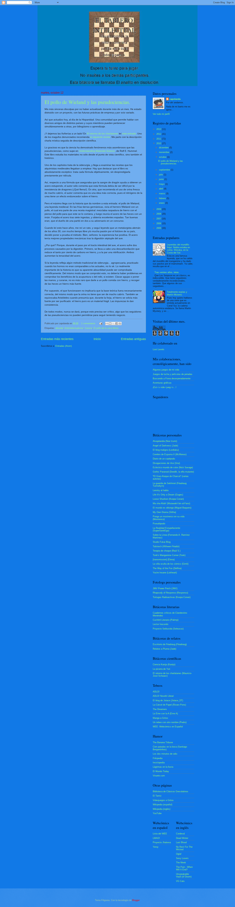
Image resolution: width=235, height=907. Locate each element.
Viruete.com (159, 775)
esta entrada (129, 133)
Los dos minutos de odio (165, 753)
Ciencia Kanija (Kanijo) (164, 664)
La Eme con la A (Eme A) (165, 713)
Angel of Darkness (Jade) (165, 445)
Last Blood (181, 842)
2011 (159, 138)
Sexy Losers (182, 858)
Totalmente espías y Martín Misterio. (177, 293)
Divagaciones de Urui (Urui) (166, 463)
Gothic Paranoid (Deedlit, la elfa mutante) (173, 471)
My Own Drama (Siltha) (164, 512)
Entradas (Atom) (63, 346)
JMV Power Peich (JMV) (165, 588)
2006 (159, 223)
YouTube (157, 813)
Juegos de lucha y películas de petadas (172, 374)
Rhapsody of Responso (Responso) (170, 592)
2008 (159, 214)
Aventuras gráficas (162, 382)
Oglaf (178, 854)
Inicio (97, 339)
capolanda (174, 99)
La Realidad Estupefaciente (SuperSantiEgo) (166, 529)
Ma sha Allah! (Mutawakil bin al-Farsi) (171, 503)
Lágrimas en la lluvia (163, 767)
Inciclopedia (159, 762)
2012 (159, 134)
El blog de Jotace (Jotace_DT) (168, 700)
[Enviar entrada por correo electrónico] (100, 323)
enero (162, 203)
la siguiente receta (100, 137)
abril (161, 188)
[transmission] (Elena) (164, 559)
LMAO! (156, 838)
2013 (159, 129)
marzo (162, 193)
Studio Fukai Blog (161, 542)
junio (161, 179)
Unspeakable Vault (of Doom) (183, 875)
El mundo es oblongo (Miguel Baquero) (172, 507)
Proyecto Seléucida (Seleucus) (168, 628)
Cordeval (180, 833)
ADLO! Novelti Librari (163, 696)
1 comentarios (88, 323)
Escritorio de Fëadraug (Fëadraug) (170, 644)
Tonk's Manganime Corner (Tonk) (169, 555)
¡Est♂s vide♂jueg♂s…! (164, 387)
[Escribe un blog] (110, 323)
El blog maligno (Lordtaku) (166, 450)
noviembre (164, 152)
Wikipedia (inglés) (161, 809)
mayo (162, 184)
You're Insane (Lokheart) (165, 572)
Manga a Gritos (160, 718)
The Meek (181, 862)
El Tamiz (157, 795)
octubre (163, 157)
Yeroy (155, 847)
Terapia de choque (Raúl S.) (166, 550)
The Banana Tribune (163, 742)
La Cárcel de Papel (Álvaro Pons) (169, 704)
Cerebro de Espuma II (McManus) (169, 454)
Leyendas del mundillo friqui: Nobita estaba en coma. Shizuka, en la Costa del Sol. (178, 248)
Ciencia (88, 328)
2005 (159, 228)
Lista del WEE (160, 833)
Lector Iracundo (160, 624)
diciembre (164, 147)
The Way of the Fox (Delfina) (167, 568)
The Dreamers (160, 709)
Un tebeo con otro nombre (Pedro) (169, 722)
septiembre (165, 169)
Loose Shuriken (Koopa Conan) (168, 499)
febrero (163, 198)
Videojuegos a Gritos (163, 800)
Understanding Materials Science (97, 151)
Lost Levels (158, 349)
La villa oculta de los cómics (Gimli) (170, 564)
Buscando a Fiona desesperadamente (171, 378)
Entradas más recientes (57, 339)
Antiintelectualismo (74, 328)
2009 (159, 209)
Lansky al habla (160, 490)
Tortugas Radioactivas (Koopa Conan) (171, 597)
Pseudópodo (159, 523)
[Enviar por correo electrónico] (107, 323)
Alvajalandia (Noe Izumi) (165, 441)
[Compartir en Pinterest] (120, 323)
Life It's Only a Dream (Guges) (168, 494)
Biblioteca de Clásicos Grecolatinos (170, 791)
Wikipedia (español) (162, 804)
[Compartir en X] (113, 323)
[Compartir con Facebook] (116, 323)
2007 (159, 218)
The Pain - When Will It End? (184, 868)
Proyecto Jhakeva (162, 842)
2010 (159, 143)
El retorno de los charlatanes (102, 133)
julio (161, 174)
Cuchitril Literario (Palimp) (165, 620)
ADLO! (156, 691)
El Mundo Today (161, 771)
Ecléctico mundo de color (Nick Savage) (173, 467)
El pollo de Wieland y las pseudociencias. (87, 101)
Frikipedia (157, 758)
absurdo (59, 328)
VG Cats (180, 881)
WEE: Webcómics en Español (168, 726)
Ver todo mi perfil (161, 114)
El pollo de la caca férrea (106, 328)
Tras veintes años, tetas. (166, 272)
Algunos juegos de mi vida (166, 369)
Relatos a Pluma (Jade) (164, 649)
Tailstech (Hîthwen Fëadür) (166, 546)
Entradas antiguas (133, 339)
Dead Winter (182, 838)
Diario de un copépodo (164, 458)
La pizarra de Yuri (161, 669)
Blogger (136, 900)
